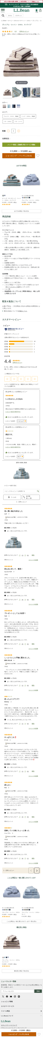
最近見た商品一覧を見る (21, 971)
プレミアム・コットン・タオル (30, 200)
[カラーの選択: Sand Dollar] (9, 106)
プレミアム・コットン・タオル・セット (31, 913)
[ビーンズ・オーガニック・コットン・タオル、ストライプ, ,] (3, 195)
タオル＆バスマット (19, 20)
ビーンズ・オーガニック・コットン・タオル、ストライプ (11, 199)
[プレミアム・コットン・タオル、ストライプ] (11, 942)
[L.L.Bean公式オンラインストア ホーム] (21, 9)
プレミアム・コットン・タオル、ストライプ (11, 961)
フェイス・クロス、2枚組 (11, 116)
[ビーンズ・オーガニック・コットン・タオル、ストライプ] (11, 180)
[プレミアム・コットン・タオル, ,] (22, 197)
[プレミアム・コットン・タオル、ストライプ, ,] (3, 957)
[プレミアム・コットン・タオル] (31, 180)
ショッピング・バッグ (19, 156)
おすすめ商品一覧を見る (21, 211)
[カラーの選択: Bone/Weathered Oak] (4, 106)
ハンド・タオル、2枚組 (28, 116)
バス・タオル (7, 121)
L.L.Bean (3, 20)
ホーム (10, 20)
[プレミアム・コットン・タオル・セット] (31, 892)
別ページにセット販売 (13, 287)
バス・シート (18, 121)
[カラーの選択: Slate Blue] (13, 106)
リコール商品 (5, 1011)
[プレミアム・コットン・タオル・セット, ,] (22, 909)
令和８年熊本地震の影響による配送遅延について (21, 1)
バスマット (18, 15)
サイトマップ (22, 1028)
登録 (38, 991)
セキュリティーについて (9, 1025)
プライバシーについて (8, 1028)
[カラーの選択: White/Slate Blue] (18, 106)
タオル (10, 15)
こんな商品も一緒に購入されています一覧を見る (21, 921)
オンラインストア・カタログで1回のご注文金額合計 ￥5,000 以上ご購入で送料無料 (23, 5)
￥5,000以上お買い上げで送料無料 (23, 144)
